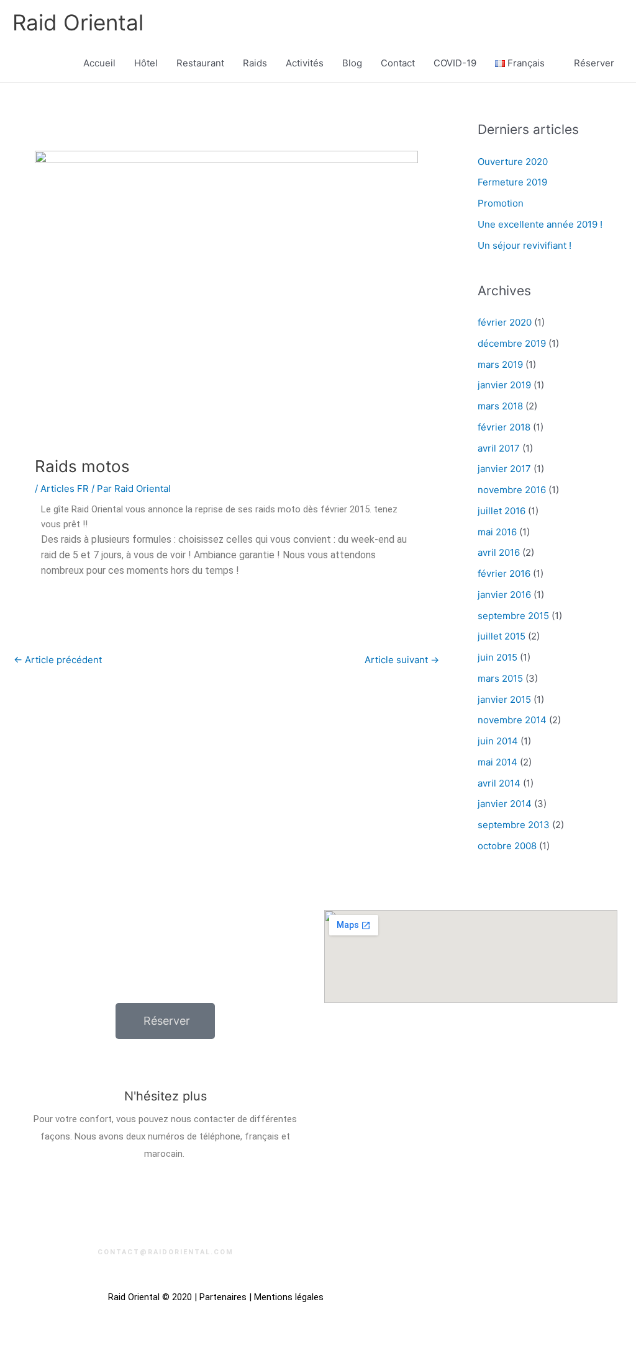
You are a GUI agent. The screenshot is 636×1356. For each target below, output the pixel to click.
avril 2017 (499, 448)
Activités (305, 63)
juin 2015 (497, 657)
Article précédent (58, 660)
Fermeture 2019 (512, 182)
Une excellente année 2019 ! (540, 224)
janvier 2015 (504, 699)
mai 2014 (497, 762)
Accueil (99, 63)
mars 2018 (500, 406)
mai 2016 (497, 532)
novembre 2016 (512, 490)
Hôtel (146, 63)
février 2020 (505, 322)
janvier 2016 (504, 594)
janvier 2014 (505, 804)
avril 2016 (499, 552)
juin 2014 (498, 741)
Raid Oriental (77, 22)
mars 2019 (500, 364)
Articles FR (64, 488)
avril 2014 (499, 783)
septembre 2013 (514, 825)
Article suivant (402, 660)
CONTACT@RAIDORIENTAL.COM (166, 1252)
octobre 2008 (507, 846)
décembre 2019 (512, 343)
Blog (352, 63)
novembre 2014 (512, 720)
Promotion (501, 203)
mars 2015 (500, 678)
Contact (398, 63)
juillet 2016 (501, 511)
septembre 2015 (513, 616)
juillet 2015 (501, 636)
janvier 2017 (504, 469)
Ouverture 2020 (513, 161)
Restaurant (200, 63)
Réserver (594, 63)
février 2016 (504, 573)
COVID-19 (455, 63)
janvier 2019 (504, 385)
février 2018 (504, 427)
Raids (255, 63)
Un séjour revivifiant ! (524, 245)
